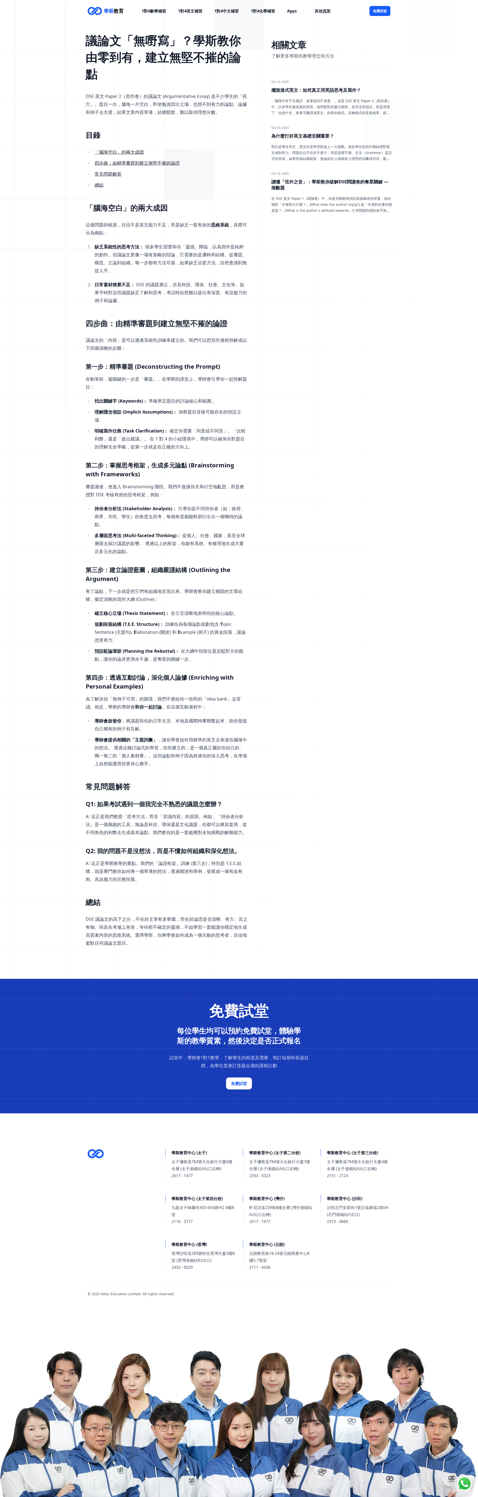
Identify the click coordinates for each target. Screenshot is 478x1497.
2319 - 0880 (337, 1221)
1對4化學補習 (263, 11)
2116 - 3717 (182, 1221)
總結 (99, 185)
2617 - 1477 (182, 1175)
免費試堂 (380, 10)
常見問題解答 (108, 174)
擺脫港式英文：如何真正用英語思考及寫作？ (316, 90)
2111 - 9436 (259, 1267)
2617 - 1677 (259, 1221)
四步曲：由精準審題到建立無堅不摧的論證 (137, 163)
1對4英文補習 (190, 11)
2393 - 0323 (259, 1175)
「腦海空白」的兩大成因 (119, 152)
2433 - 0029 (182, 1267)
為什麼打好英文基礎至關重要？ (302, 136)
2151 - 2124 (337, 1175)
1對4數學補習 (154, 11)
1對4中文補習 (226, 11)
